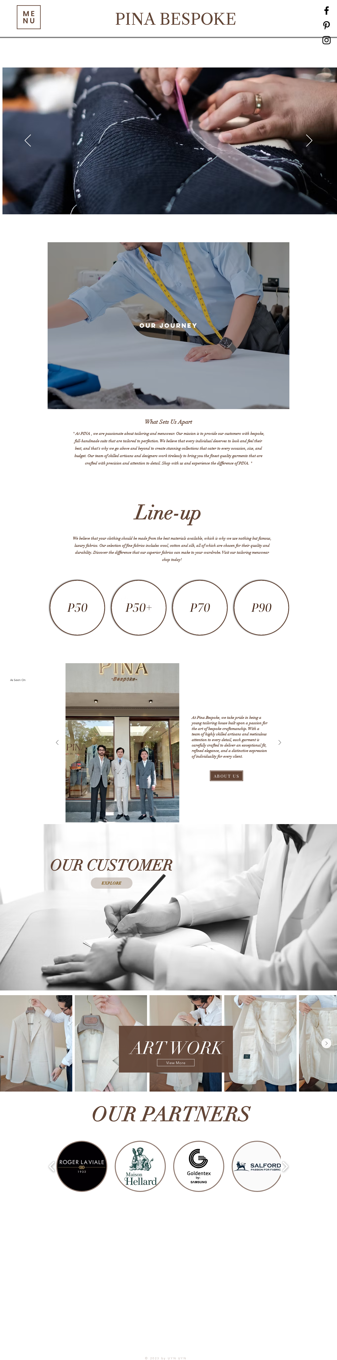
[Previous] (28, 140)
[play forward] (285, 1166)
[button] (29, 17)
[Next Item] (326, 1043)
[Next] (309, 140)
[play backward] (51, 1166)
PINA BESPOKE (175, 19)
